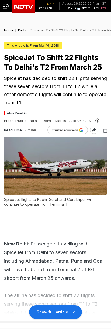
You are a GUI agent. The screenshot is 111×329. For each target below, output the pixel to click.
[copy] (104, 130)
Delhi (47, 120)
